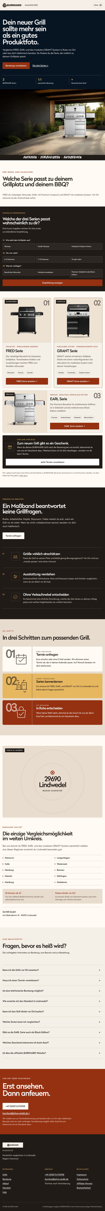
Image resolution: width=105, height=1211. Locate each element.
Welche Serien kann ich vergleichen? (21, 1021)
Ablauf (6, 1183)
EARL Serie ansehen (74, 426)
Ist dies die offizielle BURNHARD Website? (24, 1053)
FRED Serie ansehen (27, 381)
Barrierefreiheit (84, 1187)
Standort (7, 1187)
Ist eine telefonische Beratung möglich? (23, 990)
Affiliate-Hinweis (84, 1183)
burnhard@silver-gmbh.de (16, 1113)
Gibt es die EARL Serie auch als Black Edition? (26, 1032)
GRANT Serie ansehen (78, 381)
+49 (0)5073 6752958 (15, 1106)
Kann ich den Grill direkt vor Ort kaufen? (23, 1011)
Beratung (7, 1179)
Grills (5, 1174)
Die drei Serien (40, 65)
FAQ (5, 1192)
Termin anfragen (13, 535)
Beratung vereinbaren (16, 65)
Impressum (82, 1174)
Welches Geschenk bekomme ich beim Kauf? (26, 1042)
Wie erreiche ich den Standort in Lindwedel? (25, 1001)
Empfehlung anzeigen (52, 282)
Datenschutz (82, 1179)
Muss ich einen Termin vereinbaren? (21, 980)
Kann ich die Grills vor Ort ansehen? (21, 970)
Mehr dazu (23, 475)
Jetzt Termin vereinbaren (52, 462)
